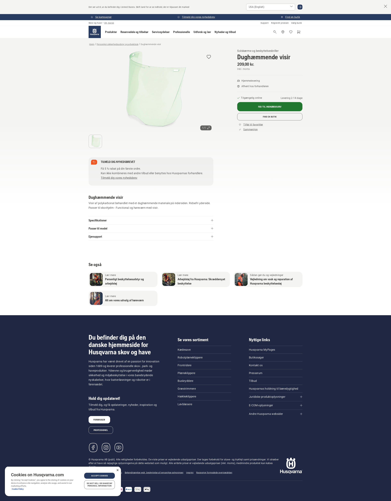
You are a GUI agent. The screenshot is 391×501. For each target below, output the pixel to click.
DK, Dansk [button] (109, 23)
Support (265, 23)
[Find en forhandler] (283, 32)
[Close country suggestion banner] (385, 6)
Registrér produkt (280, 23)
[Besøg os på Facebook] (93, 447)
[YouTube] (118, 447)
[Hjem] (95, 32)
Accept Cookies (99, 476)
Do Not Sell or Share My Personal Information (99, 484)
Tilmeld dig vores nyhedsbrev (119, 177)
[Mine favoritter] (290, 32)
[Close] (117, 470)
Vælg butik (296, 23)
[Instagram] (106, 447)
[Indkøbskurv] (298, 32)
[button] (111, 32)
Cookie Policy (18, 489)
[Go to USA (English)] (300, 7)
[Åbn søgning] (275, 32)
